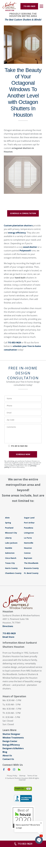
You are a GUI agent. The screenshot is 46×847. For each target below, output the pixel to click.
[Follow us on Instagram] (14, 770)
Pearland (9, 528)
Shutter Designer (11, 734)
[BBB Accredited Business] (23, 798)
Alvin (7, 517)
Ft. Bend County (31, 573)
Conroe (27, 553)
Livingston (29, 533)
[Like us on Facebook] (4, 770)
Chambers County (13, 573)
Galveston (9, 553)
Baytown (28, 558)
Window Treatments (13, 737)
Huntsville (28, 543)
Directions (8, 626)
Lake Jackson (11, 543)
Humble (8, 548)
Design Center (10, 741)
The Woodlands (31, 563)
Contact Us (8, 759)
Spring (8, 522)
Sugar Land (29, 517)
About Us (7, 755)
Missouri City (11, 533)
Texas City (10, 563)
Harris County (11, 568)
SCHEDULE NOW (23, 454)
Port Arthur (29, 522)
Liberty (8, 538)
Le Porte (28, 538)
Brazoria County (31, 568)
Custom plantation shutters (18, 225)
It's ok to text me (19, 446)
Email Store (8, 637)
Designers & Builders (13, 748)
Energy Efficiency (11, 744)
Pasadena (28, 528)
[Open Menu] (41, 6)
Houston (28, 548)
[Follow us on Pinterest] (9, 770)
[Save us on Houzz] (19, 770)
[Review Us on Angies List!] (23, 789)
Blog (5, 752)
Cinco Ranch (10, 558)
